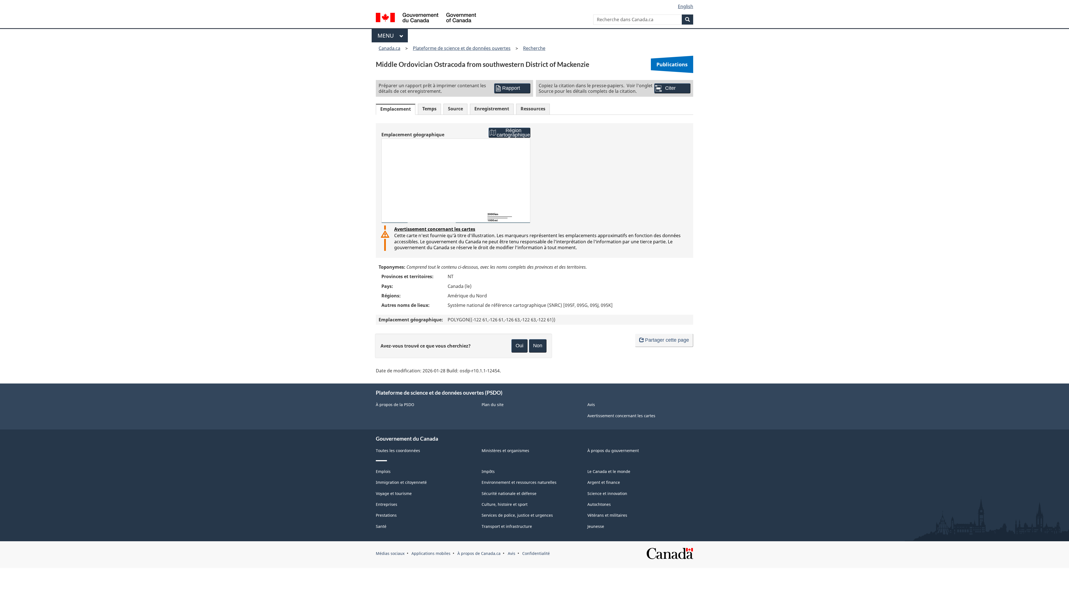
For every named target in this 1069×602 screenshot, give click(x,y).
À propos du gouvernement (613, 450)
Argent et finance (603, 482)
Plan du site (493, 404)
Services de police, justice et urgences (517, 515)
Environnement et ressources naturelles (519, 482)
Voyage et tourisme (394, 493)
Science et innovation (607, 493)
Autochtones (599, 504)
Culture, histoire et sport (505, 504)
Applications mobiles (430, 553)
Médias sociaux (390, 553)
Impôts (488, 471)
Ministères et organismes (505, 450)
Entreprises (386, 504)
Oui (519, 345)
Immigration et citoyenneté (401, 482)
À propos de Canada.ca (479, 553)
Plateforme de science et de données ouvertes (462, 48)
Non (537, 345)
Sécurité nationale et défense (509, 493)
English (685, 6)
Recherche (534, 48)
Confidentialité (536, 553)
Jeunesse (595, 526)
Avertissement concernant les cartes (434, 229)
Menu (387, 35)
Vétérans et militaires (607, 515)
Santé (381, 526)
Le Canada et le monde (608, 471)
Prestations (386, 515)
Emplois (383, 471)
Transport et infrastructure (507, 526)
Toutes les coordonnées (398, 450)
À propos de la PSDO (395, 404)
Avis (591, 404)
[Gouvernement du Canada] (426, 18)
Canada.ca (389, 48)
